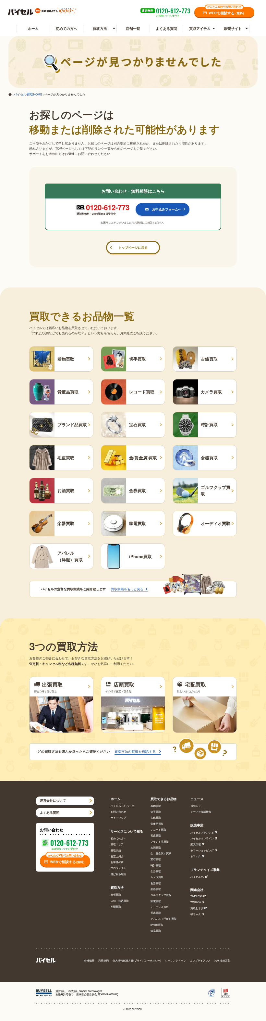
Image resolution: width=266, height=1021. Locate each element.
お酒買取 (156, 847)
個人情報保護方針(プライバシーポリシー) (137, 960)
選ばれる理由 (118, 874)
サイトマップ (118, 817)
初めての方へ (66, 28)
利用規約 (103, 960)
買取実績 (116, 850)
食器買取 (156, 883)
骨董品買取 (157, 823)
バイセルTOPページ (122, 805)
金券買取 (156, 871)
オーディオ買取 (160, 906)
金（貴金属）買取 (161, 853)
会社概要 (89, 960)
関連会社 (196, 890)
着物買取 (156, 805)
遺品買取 (156, 930)
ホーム (33, 28)
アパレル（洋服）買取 (163, 918)
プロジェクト (118, 867)
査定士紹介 (117, 856)
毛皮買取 (156, 835)
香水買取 (156, 912)
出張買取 (116, 894)
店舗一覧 (133, 28)
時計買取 (156, 865)
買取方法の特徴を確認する (135, 751)
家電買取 (156, 901)
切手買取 (156, 811)
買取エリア (117, 844)
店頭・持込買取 (120, 900)
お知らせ (195, 805)
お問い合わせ (118, 811)
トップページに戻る (133, 247)
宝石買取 (156, 859)
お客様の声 (117, 862)
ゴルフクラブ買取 (161, 894)
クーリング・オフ (175, 960)
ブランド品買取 (160, 841)
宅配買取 (116, 906)
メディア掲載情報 (200, 811)
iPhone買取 (157, 924)
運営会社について (53, 800)
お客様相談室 (222, 960)
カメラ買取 (157, 876)
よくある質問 (166, 28)
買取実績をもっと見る (127, 588)
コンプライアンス (200, 960)
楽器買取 (156, 888)
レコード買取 (158, 829)
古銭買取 (156, 817)
